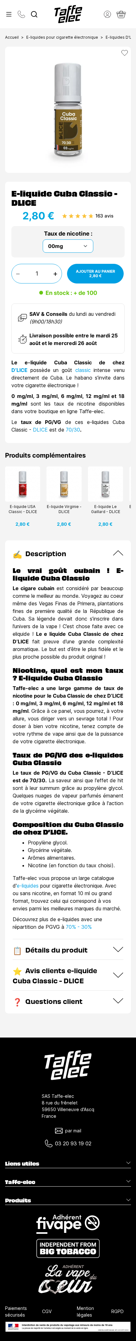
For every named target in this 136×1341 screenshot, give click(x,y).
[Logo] (68, 14)
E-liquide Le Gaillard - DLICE (105, 509)
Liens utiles (22, 1163)
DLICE (40, 429)
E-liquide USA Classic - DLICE (23, 509)
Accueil (12, 37)
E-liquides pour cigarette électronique (62, 37)
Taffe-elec (20, 1181)
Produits (18, 1200)
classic (83, 370)
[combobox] (34, 14)
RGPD (117, 1311)
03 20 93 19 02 (73, 1143)
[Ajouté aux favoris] (124, 53)
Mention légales (85, 1311)
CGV (47, 1311)
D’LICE (19, 370)
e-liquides (28, 885)
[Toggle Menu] (9, 14)
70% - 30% (79, 927)
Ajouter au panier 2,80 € (95, 273)
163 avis (105, 215)
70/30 (73, 429)
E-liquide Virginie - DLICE (64, 509)
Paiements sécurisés (16, 1311)
